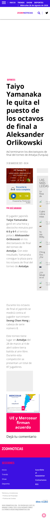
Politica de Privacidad (10, 496)
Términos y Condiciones (10, 493)
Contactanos (40, 480)
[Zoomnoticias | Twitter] (47, 13)
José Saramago (15, 208)
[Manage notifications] (44, 515)
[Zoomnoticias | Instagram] (39, 453)
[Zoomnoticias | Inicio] (47, 462)
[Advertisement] (25, 51)
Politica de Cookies (9, 498)
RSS (36, 484)
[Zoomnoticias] (12, 450)
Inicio (13, 2)
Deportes (38, 2)
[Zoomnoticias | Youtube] (44, 453)
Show (29, 2)
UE (23, 408)
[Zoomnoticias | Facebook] (39, 449)
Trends (21, 2)
